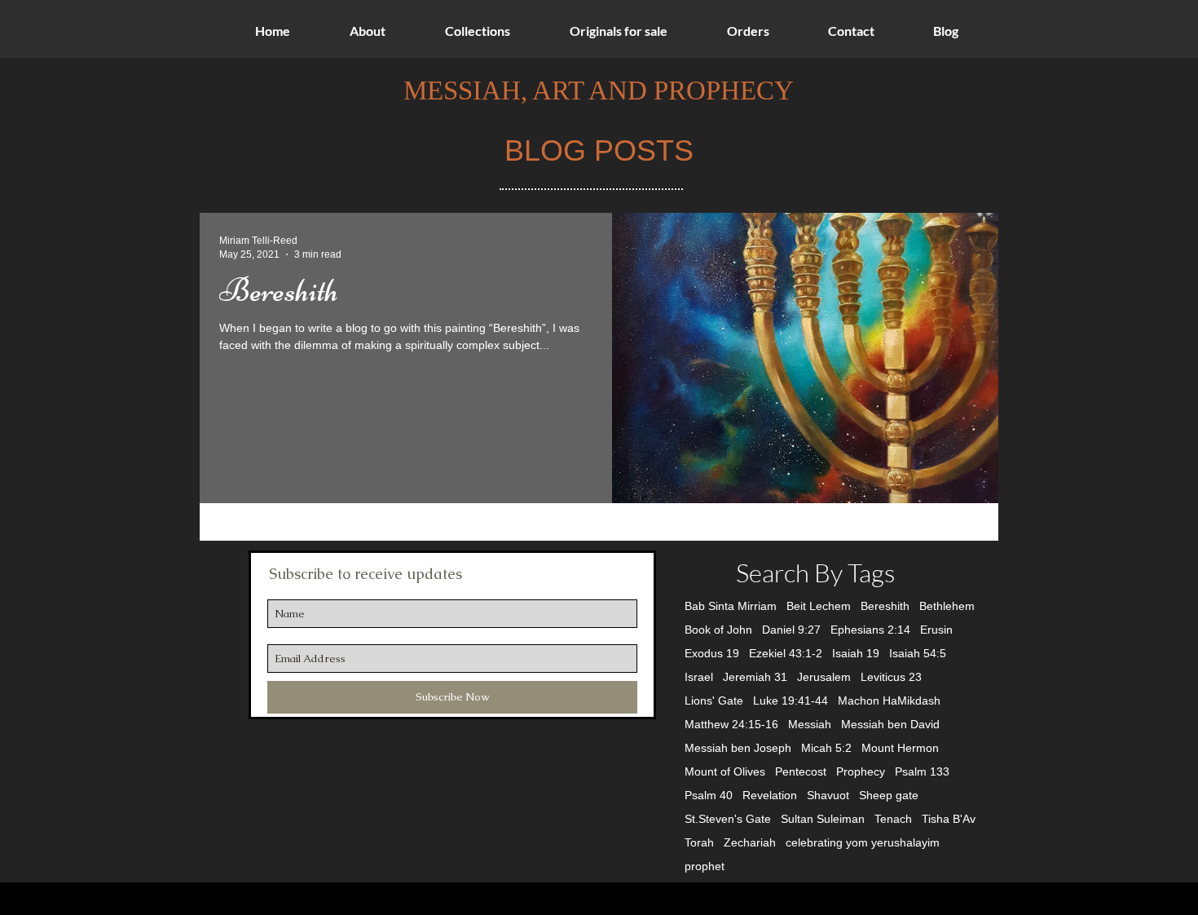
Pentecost (800, 771)
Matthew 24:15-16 (731, 724)
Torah (699, 842)
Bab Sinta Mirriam (731, 605)
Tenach (893, 818)
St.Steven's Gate (728, 818)
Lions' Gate (714, 700)
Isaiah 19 (855, 653)
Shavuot (828, 795)
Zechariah (750, 842)
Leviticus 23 (891, 676)
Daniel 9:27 (791, 629)
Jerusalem (824, 676)
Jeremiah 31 (755, 676)
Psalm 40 (709, 795)
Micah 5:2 (826, 747)
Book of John (718, 629)
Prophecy (860, 771)
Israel (699, 676)
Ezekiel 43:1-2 (785, 653)
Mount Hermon (900, 747)
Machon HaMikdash (889, 700)
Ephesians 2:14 (870, 629)
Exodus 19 (712, 653)
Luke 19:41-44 (790, 700)
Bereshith (885, 605)
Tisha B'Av (949, 818)
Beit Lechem (818, 605)
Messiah (809, 724)
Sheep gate (888, 795)
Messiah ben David (890, 724)
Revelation (769, 795)
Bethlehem (947, 605)
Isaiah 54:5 (917, 653)
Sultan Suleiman (823, 818)
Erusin (936, 629)
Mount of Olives (725, 771)
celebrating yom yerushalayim (863, 842)
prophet (705, 866)
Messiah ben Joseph (738, 747)
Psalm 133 (922, 771)
